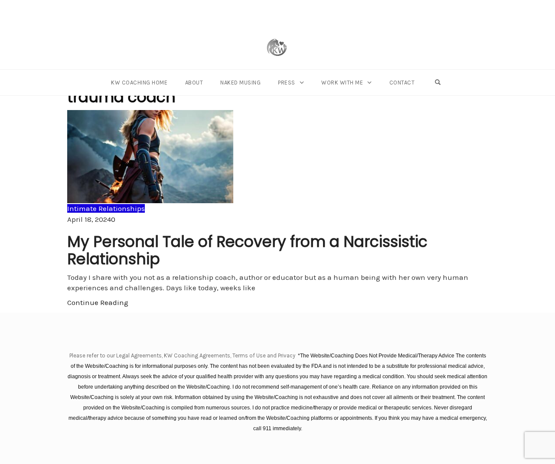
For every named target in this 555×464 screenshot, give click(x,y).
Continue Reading (97, 302)
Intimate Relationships (106, 208)
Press (286, 82)
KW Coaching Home (139, 82)
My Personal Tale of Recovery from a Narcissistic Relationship (247, 250)
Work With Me (342, 82)
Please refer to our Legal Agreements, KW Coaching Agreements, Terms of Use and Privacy (183, 355)
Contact (402, 82)
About (194, 82)
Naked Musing (240, 82)
